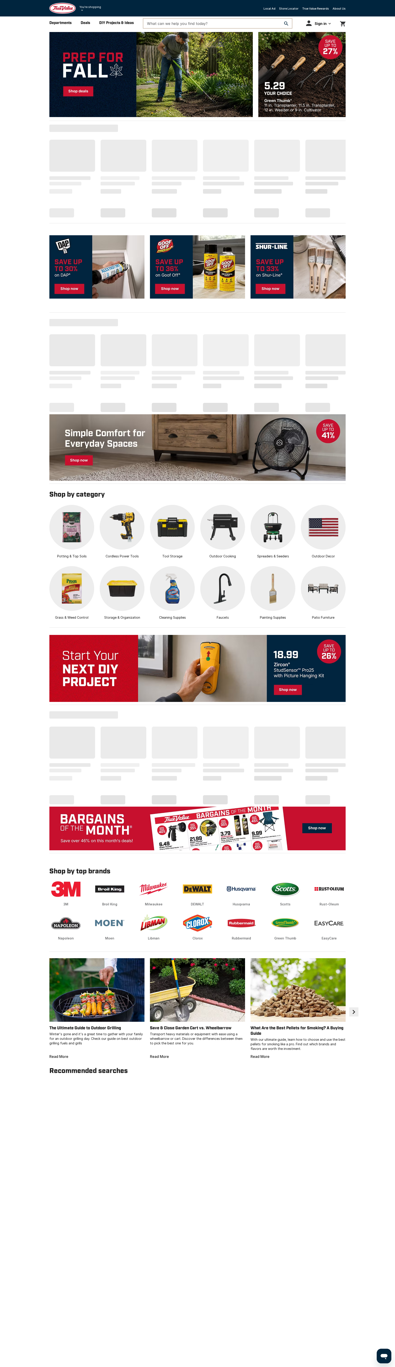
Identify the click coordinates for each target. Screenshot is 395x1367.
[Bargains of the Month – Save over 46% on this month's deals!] (197, 828)
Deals (85, 23)
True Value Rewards (315, 8)
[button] (318, 23)
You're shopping (90, 7)
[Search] (286, 23)
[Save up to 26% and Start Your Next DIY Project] (197, 668)
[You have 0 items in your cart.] (343, 23)
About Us (339, 8)
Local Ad (269, 8)
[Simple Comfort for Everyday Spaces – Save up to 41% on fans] (197, 447)
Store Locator (289, 8)
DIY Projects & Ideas (116, 23)
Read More (58, 1056)
